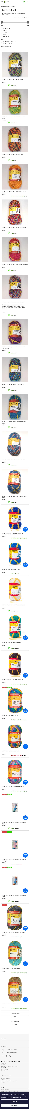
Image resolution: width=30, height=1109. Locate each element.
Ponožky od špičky (5, 1078)
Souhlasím (14, 1105)
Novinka (5, 32)
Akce (5, 30)
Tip (4, 34)
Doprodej (6, 36)
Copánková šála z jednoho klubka (9, 1081)
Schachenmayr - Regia (9, 41)
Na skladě (6, 28)
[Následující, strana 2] (15, 1017)
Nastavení (14, 1101)
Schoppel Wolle (7, 43)
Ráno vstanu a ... (5, 1069)
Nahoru (16, 1024)
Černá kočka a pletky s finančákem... (9, 1066)
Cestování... (3, 1063)
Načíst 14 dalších (15, 1013)
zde (20, 1097)
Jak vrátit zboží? (5, 1089)
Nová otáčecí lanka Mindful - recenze (10, 1091)
